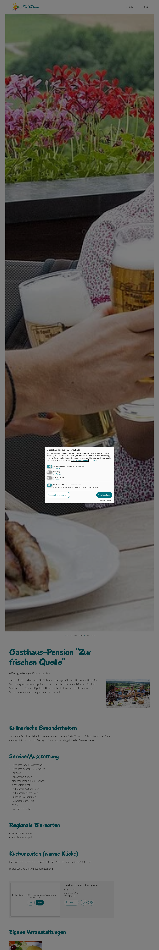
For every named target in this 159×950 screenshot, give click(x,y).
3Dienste (57, 479)
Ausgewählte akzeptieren (58, 495)
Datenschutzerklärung (79, 460)
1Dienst (57, 468)
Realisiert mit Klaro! (106, 500)
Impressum (93, 460)
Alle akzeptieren (104, 495)
